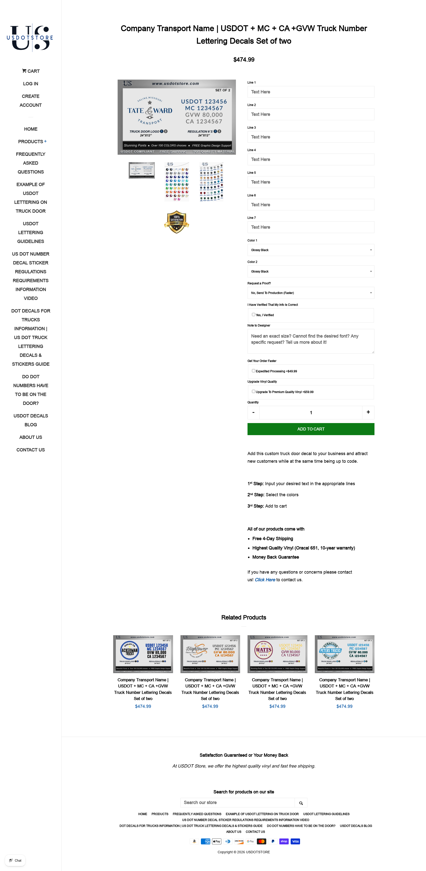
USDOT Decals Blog (31, 420)
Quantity (253, 402)
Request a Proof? (259, 283)
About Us (30, 437)
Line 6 (252, 195)
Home (30, 129)
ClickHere (265, 579)
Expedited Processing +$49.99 (276, 371)
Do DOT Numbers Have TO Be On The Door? (30, 390)
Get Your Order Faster (262, 361)
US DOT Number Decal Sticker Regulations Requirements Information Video (30, 276)
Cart (33, 71)
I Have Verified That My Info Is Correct (273, 305)
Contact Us (31, 449)
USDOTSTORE (258, 852)
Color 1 (252, 240)
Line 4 (252, 150)
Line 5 (252, 172)
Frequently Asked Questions (30, 163)
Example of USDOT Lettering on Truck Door (30, 198)
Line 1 (252, 82)
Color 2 (252, 262)
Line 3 (252, 127)
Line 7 (252, 218)
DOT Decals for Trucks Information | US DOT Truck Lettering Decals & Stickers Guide (30, 337)
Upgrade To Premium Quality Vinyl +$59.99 (284, 392)
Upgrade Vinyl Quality (262, 381)
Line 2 (252, 105)
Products (30, 141)
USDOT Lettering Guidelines (30, 232)
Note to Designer (259, 325)
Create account (31, 101)
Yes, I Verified (264, 315)
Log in (30, 83)
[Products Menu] (45, 142)
